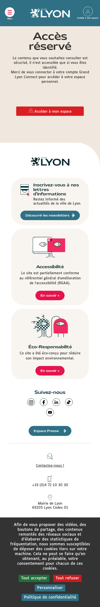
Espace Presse (46, 431)
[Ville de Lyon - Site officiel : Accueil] (50, 13)
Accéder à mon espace (88, 11)
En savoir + (50, 295)
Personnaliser (50, 588)
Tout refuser (67, 578)
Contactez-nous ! (50, 465)
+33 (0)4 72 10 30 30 (50, 485)
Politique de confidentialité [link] (50, 597)
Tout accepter (34, 578)
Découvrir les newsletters (47, 215)
